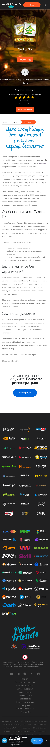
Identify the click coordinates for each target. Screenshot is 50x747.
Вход (32, 5)
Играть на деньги (25, 109)
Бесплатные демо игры (25, 682)
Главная (6, 122)
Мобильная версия (25, 689)
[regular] (24, 97)
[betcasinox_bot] (38, 674)
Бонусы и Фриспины (24, 685)
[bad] (16, 97)
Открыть (37, 741)
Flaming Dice (28, 122)
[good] (28, 97)
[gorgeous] (32, 97)
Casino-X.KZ (42, 163)
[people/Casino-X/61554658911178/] (25, 674)
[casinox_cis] (18, 674)
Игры (16, 122)
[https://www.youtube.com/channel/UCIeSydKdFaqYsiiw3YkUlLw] (11, 674)
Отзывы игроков (25, 695)
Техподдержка (25, 699)
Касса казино (25, 692)
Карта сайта (25, 712)
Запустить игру (25, 60)
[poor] (20, 97)
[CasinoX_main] (31, 674)
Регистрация (25, 392)
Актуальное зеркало (25, 702)
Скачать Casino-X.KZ (25, 709)
